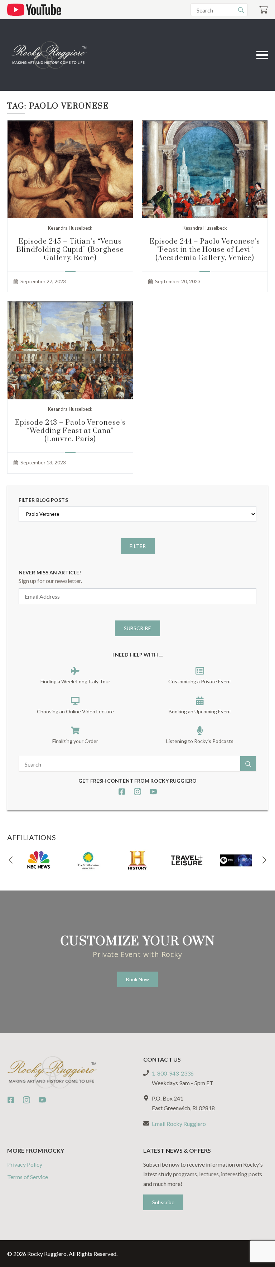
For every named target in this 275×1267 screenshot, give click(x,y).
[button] (10, 860)
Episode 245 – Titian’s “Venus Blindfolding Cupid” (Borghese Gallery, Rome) (70, 250)
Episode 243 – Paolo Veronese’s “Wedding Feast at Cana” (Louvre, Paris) (70, 431)
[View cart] (263, 9)
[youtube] (153, 791)
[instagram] (137, 791)
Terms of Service (27, 1176)
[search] (241, 10)
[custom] (121, 791)
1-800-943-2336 (173, 1073)
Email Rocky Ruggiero (179, 1123)
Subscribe (137, 628)
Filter (138, 546)
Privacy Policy (24, 1164)
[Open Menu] (262, 55)
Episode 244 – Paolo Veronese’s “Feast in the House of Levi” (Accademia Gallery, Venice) (205, 250)
